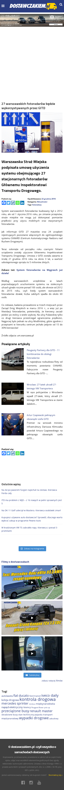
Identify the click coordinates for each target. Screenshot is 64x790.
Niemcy (27, 707)
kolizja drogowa (10, 700)
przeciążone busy (15, 710)
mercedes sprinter (14, 703)
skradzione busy (9, 714)
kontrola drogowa (37, 699)
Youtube (40, 783)
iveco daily (49, 695)
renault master (41, 711)
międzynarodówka (45, 703)
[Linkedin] (22, 203)
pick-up (47, 708)
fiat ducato (21, 695)
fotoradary (37, 204)
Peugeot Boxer (37, 707)
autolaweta (7, 695)
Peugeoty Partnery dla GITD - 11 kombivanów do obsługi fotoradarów (43, 354)
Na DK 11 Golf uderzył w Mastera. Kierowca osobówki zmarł (31, 510)
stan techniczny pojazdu (30, 714)
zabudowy (53, 718)
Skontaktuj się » (55, 775)
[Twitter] (8, 203)
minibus (32, 704)
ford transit (35, 695)
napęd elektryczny (12, 707)
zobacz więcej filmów (52, 680)
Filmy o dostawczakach (15, 562)
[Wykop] (13, 203)
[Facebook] (4, 203)
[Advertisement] (32, 60)
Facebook (24, 783)
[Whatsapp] (18, 203)
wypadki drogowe (34, 718)
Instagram (32, 783)
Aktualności (42, 202)
